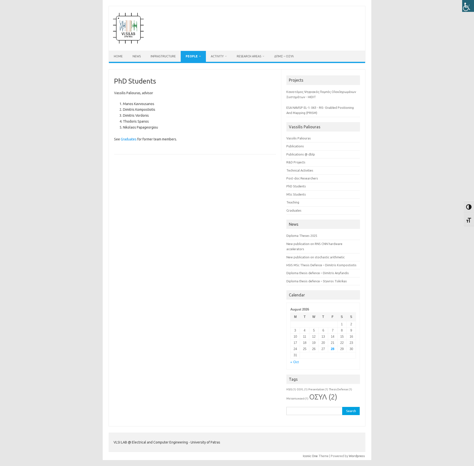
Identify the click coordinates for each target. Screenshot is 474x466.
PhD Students (296, 186)
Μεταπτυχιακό (297, 398)
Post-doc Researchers (302, 178)
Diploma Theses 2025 (301, 235)
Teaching (292, 202)
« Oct (294, 362)
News (137, 56)
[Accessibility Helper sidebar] (468, 6)
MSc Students (296, 194)
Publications (295, 146)
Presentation (318, 389)
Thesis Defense (340, 389)
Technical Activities (299, 170)
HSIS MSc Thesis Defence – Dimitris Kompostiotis (321, 265)
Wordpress (357, 456)
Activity (217, 56)
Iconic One (310, 456)
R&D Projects (295, 162)
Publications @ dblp (300, 154)
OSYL (302, 389)
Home (118, 56)
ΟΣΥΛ (323, 397)
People (192, 56)
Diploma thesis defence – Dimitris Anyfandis (317, 273)
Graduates (129, 139)
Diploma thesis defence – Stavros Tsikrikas (316, 281)
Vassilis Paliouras (298, 138)
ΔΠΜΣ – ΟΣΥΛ (284, 56)
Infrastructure (163, 56)
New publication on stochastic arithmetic (315, 257)
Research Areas (249, 56)
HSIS (291, 389)
